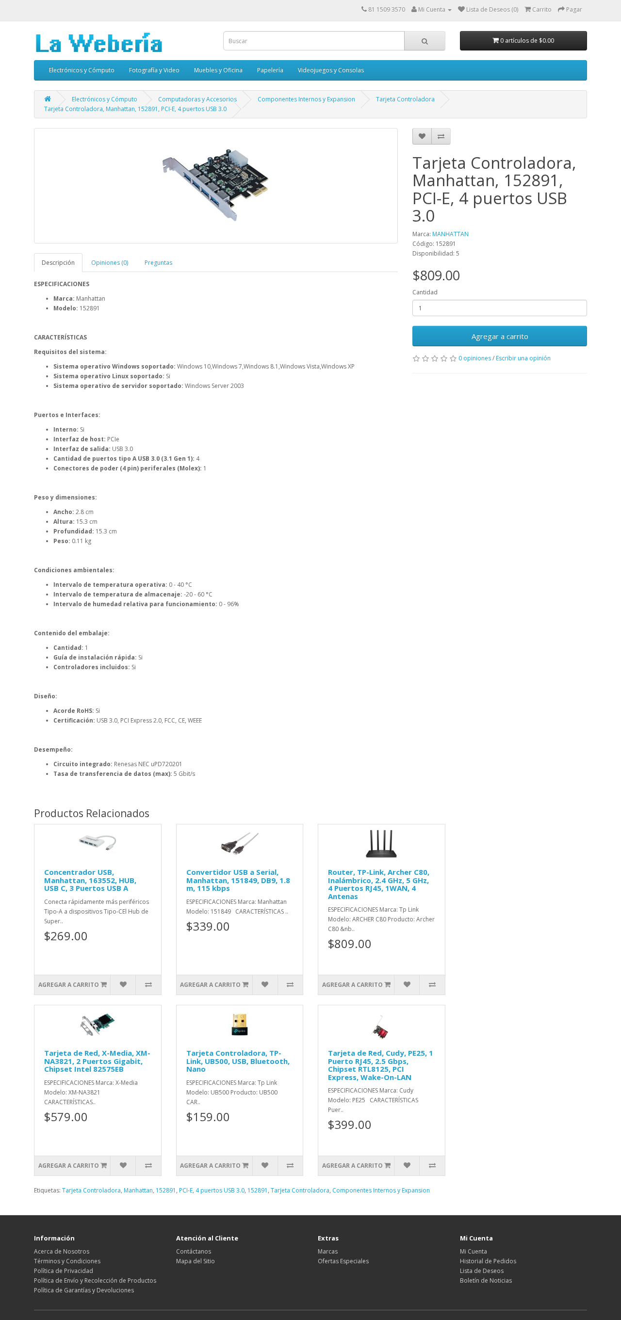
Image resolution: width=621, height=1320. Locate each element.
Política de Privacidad (63, 1271)
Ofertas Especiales (343, 1261)
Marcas (328, 1251)
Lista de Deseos (482, 1271)
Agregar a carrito (500, 336)
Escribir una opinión (523, 358)
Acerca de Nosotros (61, 1251)
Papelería (270, 70)
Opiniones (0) (109, 262)
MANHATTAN (450, 234)
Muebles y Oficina (218, 70)
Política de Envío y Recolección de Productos (95, 1280)
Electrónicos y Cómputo (81, 70)
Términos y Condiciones (67, 1261)
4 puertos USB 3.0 (220, 1190)
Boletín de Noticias (486, 1280)
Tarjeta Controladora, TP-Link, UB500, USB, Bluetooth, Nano (238, 1061)
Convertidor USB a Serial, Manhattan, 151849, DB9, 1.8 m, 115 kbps (238, 880)
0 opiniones (474, 358)
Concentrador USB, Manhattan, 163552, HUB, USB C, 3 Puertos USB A (90, 880)
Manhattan (138, 1190)
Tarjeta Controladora (405, 99)
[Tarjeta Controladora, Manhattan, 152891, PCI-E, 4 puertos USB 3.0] (216, 185)
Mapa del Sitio (195, 1261)
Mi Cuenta (473, 1251)
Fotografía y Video (154, 70)
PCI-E (186, 1190)
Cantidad (425, 292)
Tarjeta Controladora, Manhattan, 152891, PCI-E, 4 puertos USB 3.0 (135, 109)
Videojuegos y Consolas (331, 70)
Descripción (58, 262)
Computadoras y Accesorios (197, 99)
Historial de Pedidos (488, 1261)
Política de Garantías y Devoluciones (84, 1290)
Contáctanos (193, 1251)
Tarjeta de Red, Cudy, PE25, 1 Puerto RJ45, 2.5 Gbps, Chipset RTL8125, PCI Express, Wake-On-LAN (380, 1065)
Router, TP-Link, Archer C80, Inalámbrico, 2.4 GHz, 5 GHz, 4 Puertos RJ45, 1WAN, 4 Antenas (378, 884)
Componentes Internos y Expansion (306, 99)
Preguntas (158, 262)
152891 (166, 1190)
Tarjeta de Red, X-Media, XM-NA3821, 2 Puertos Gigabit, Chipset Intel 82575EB (97, 1061)
